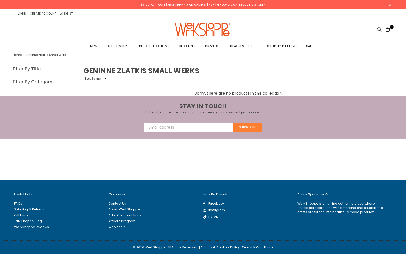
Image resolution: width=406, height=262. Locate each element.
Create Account (43, 13)
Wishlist (66, 13)
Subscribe (247, 127)
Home (17, 55)
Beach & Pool (243, 46)
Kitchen (186, 46)
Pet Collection (153, 46)
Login (22, 13)
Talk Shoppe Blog (28, 221)
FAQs (18, 203)
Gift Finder (118, 46)
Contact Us (117, 203)
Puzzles (212, 46)
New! (94, 46)
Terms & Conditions (257, 247)
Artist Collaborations (125, 215)
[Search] (379, 29)
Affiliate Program (122, 221)
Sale (309, 46)
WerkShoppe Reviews (31, 227)
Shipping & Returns (29, 209)
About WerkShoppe (124, 209)
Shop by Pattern (282, 46)
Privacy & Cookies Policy (220, 247)
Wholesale (117, 227)
